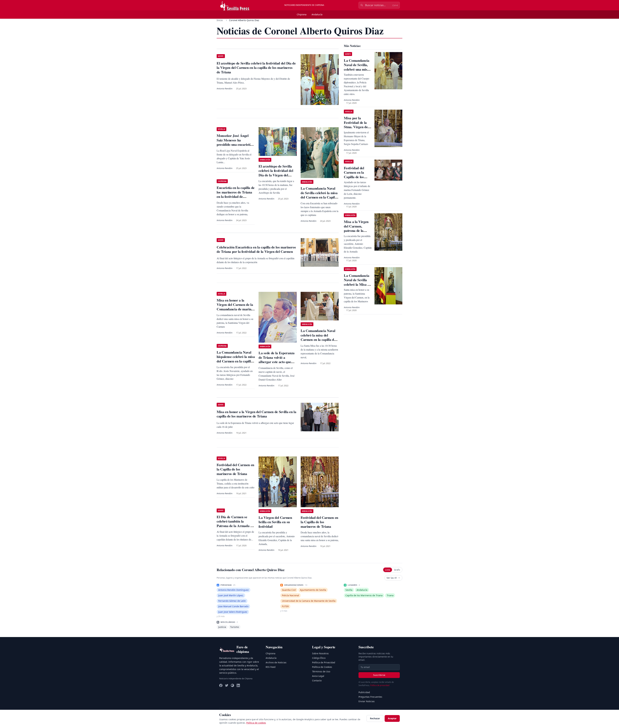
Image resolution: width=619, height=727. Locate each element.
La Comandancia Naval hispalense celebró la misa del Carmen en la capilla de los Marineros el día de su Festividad (236, 361)
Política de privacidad (379, 685)
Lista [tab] (387, 569)
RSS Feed (270, 666)
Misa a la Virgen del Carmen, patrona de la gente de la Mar (356, 228)
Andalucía (317, 14)
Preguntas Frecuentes (370, 696)
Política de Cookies (322, 666)
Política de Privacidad (323, 662)
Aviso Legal (318, 676)
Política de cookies (256, 722)
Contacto (317, 680)
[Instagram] (232, 685)
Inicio (220, 20)
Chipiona (301, 14)
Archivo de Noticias (276, 662)
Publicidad (364, 692)
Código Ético (318, 657)
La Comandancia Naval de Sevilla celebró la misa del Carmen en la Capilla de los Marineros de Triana (319, 197)
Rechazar (375, 718)
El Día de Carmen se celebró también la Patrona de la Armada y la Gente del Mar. (234, 523)
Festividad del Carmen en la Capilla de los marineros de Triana (235, 469)
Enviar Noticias (367, 701)
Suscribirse (379, 675)
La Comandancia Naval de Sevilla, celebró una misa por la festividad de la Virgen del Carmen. (356, 71)
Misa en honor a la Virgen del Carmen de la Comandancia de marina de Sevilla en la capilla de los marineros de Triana (235, 309)
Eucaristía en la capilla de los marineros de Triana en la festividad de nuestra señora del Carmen (236, 196)
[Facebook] (220, 685)
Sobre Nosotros (320, 653)
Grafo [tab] (397, 569)
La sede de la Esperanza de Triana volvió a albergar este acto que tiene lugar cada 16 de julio (276, 361)
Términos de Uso (321, 671)
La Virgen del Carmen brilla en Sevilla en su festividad (275, 522)
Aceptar (392, 718)
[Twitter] (226, 685)
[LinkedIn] (238, 685)
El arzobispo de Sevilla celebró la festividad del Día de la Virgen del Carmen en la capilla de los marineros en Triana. (277, 175)
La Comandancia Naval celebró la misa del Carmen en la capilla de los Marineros (318, 337)
